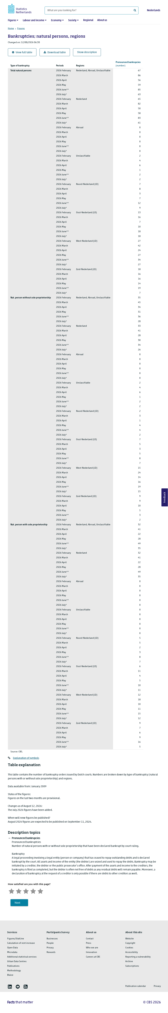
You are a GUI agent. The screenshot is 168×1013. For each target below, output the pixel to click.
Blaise (10, 975)
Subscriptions (132, 966)
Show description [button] (87, 52)
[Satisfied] (33, 890)
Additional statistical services (22, 957)
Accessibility (131, 952)
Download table (56, 52)
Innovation (91, 952)
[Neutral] (26, 890)
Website (129, 939)
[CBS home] (23, 8)
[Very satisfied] (40, 890)
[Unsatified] (18, 890)
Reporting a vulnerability (138, 957)
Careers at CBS (93, 957)
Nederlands (153, 10)
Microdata (12, 952)
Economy (56, 20)
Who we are (92, 948)
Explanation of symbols (26, 758)
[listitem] (9, 986)
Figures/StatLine (15, 939)
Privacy (50, 948)
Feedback (164, 497)
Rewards (51, 952)
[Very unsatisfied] (11, 890)
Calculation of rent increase (21, 943)
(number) (128, 64)
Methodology (14, 971)
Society (72, 20)
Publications (13, 966)
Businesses (52, 939)
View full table (24, 52)
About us (102, 20)
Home (11, 29)
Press (88, 943)
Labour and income (33, 20)
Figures (12, 20)
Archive (129, 961)
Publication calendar (135, 986)
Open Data (12, 948)
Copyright (130, 943)
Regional (88, 20)
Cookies (129, 948)
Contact (90, 939)
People (50, 943)
